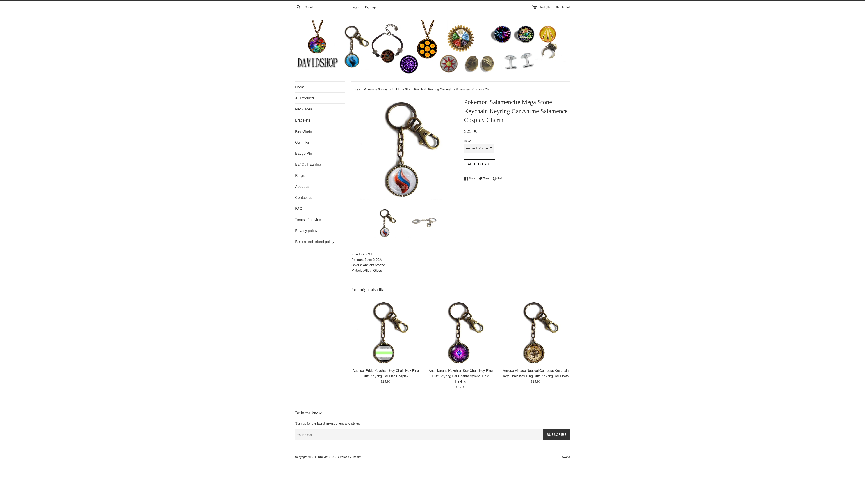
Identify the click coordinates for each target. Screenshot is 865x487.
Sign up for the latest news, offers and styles (327, 423)
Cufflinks (302, 142)
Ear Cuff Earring (308, 164)
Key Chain (303, 131)
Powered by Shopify (348, 457)
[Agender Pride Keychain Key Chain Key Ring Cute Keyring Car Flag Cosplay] (385, 331)
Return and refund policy (314, 241)
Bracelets (302, 120)
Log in (355, 7)
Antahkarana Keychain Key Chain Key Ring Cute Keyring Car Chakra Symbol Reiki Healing (461, 376)
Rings (300, 175)
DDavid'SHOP (326, 457)
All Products (304, 98)
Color (467, 141)
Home (300, 87)
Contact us (303, 197)
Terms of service (308, 219)
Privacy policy (306, 230)
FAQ (298, 208)
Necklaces (303, 109)
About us (302, 186)
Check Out (562, 7)
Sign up (370, 7)
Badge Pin (303, 153)
